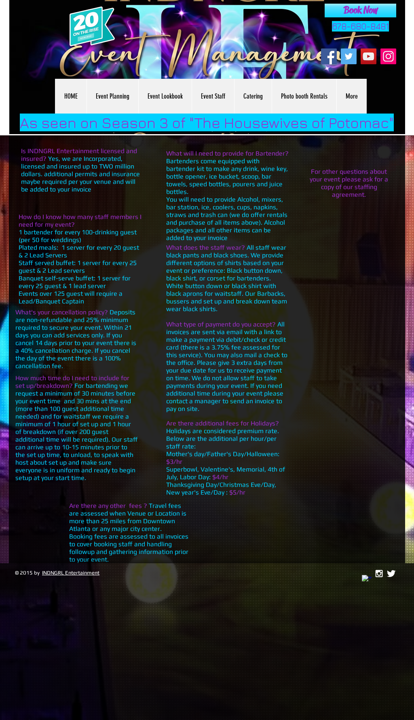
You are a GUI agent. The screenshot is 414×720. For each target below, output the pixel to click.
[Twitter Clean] (391, 573)
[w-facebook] (367, 580)
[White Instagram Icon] (379, 573)
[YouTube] (368, 56)
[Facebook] (329, 56)
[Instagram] (388, 56)
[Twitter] (349, 56)
